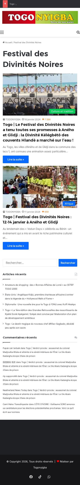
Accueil (8, 42)
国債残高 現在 (9, 362)
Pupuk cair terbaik (11, 348)
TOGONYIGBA (13, 119)
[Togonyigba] (40, 18)
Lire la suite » (15, 159)
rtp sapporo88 (10, 376)
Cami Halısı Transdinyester (15, 404)
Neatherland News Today (15, 390)
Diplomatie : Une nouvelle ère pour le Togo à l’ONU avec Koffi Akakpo (40, 304)
